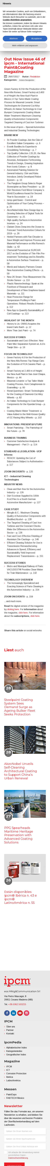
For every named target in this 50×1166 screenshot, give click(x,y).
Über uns (10, 1026)
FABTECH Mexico (15, 1098)
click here (23, 613)
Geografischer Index (16, 1054)
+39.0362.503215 (17, 1004)
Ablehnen (13, 38)
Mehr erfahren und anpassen (25, 45)
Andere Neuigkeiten (26, 80)
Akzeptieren (36, 38)
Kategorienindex (14, 1051)
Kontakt (10, 1033)
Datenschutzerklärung (18, 1158)
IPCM (9, 1066)
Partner (10, 1030)
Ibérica (9, 1077)
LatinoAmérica (13, 1080)
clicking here (13, 609)
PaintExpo (11, 1094)
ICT (8, 1070)
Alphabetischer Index (16, 1047)
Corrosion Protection (16, 1073)
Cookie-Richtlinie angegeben (17, 20)
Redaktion (35, 76)
